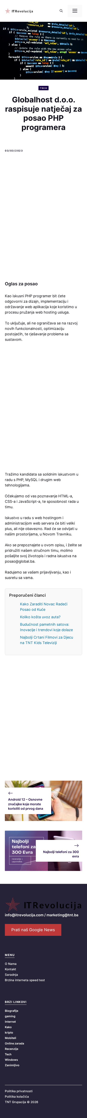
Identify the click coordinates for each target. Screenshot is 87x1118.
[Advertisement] (43, 217)
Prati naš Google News (33, 929)
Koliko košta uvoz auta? (40, 617)
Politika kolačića (17, 1096)
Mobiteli (10, 1038)
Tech (43, 88)
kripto (9, 1032)
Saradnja (11, 975)
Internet (10, 1021)
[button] (61, 11)
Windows (11, 1059)
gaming (10, 1016)
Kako (8, 1027)
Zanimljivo (12, 1065)
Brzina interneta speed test (25, 980)
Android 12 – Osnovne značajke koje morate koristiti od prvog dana (25, 803)
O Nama (11, 964)
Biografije (11, 1010)
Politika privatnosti (19, 1091)
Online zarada (14, 1043)
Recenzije (11, 1048)
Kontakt (10, 969)
